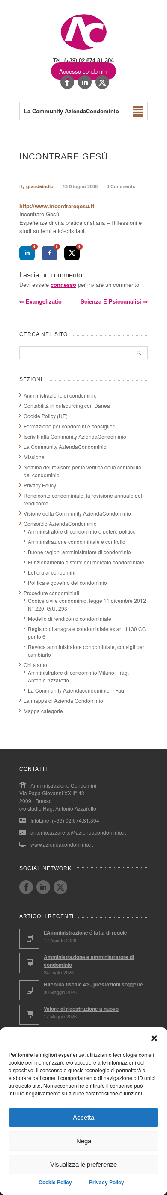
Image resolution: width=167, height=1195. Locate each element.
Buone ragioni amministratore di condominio (79, 551)
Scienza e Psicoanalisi (114, 301)
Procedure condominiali (51, 592)
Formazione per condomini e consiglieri (70, 426)
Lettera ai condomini (51, 572)
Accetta (83, 1117)
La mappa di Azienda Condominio (63, 700)
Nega (83, 1141)
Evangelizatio (40, 301)
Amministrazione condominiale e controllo (76, 541)
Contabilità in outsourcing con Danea (67, 405)
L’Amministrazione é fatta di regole (85, 932)
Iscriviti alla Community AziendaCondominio (75, 436)
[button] (154, 1038)
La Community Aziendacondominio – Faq (76, 690)
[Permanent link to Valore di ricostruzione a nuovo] (29, 1015)
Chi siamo (35, 664)
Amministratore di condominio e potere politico (82, 531)
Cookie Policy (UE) (46, 415)
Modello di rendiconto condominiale (69, 618)
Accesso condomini (83, 71)
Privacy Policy (106, 1182)
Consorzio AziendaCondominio (60, 523)
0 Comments (121, 186)
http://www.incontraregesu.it (56, 206)
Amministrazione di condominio (60, 395)
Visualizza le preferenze (83, 1164)
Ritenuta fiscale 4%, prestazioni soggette (93, 984)
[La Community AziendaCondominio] (83, 49)
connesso (63, 284)
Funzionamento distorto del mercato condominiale (86, 562)
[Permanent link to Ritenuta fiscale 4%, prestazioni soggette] (29, 990)
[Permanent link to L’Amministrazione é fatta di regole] (29, 939)
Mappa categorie (43, 710)
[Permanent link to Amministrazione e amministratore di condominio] (29, 963)
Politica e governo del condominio (67, 582)
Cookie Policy (55, 1182)
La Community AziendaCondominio (65, 446)
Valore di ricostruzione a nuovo (81, 1008)
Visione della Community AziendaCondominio (77, 513)
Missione (34, 456)
